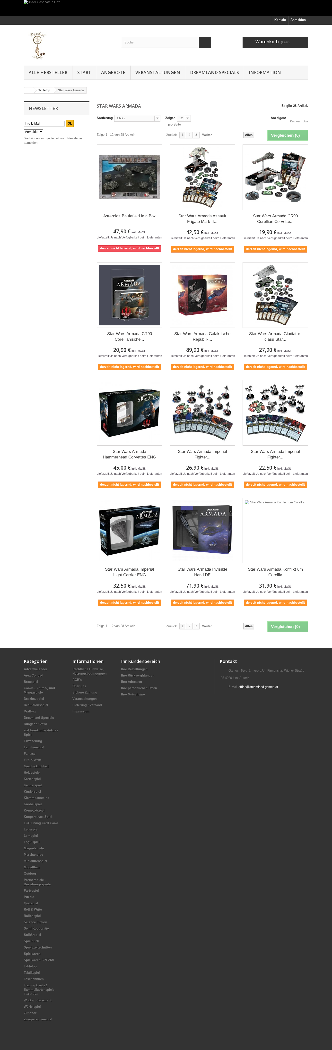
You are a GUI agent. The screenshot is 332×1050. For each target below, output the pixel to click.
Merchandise (33, 854)
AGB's (77, 680)
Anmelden (298, 20)
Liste (305, 121)
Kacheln (295, 121)
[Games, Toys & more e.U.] (69, 43)
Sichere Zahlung (84, 692)
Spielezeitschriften (38, 947)
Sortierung (105, 118)
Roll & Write (33, 909)
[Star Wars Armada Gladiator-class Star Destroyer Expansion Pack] (275, 295)
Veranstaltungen (157, 72)
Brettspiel (31, 682)
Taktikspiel (32, 972)
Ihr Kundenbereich (140, 661)
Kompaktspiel (34, 810)
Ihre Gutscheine (133, 694)
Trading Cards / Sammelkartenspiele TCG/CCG (39, 989)
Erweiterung (33, 741)
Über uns (79, 686)
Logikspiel (32, 842)
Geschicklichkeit (36, 766)
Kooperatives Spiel (38, 817)
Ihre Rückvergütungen (137, 675)
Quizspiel (31, 903)
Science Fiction (35, 922)
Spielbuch (31, 941)
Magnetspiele (34, 848)
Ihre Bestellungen (134, 669)
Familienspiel (34, 747)
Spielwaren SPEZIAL (39, 960)
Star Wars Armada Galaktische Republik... (202, 336)
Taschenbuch (34, 979)
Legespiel (31, 829)
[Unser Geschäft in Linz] (166, 8)
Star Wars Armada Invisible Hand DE (202, 572)
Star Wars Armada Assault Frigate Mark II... (202, 219)
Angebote (113, 72)
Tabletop (30, 966)
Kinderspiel (32, 791)
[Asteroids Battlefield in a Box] (129, 177)
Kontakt (280, 20)
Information (265, 72)
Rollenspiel (32, 916)
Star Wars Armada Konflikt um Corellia (275, 572)
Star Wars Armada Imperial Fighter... (202, 454)
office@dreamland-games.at (258, 687)
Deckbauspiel (34, 699)
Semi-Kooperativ (36, 928)
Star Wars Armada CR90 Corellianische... (129, 336)
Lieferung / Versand (87, 705)
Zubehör (30, 1013)
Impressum (80, 711)
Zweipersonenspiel (38, 1019)
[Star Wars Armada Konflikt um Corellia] (275, 530)
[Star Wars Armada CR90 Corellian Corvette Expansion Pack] (275, 177)
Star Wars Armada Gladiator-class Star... (275, 336)
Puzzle (29, 897)
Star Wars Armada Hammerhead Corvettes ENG (129, 454)
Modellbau (32, 867)
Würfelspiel (32, 1006)
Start (84, 72)
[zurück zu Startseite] (29, 90)
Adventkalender (35, 669)
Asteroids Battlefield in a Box (129, 216)
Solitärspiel (32, 935)
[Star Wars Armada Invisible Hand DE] (202, 530)
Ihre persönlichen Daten (139, 688)
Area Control (33, 675)
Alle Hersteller (48, 72)
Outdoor (30, 873)
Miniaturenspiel (35, 861)
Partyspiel (31, 890)
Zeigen (170, 118)
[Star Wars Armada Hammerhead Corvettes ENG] (129, 412)
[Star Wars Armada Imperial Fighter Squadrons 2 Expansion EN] (202, 412)
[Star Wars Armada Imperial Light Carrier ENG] (129, 530)
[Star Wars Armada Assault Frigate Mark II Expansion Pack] (202, 177)
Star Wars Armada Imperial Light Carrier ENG (129, 572)
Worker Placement (37, 1000)
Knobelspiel (33, 804)
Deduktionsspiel (36, 705)
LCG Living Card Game (41, 823)
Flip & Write (33, 760)
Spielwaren (32, 954)
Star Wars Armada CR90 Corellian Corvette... (275, 219)
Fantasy (29, 753)
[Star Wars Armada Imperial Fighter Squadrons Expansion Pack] (275, 412)
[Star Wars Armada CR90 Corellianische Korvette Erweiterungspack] (129, 295)
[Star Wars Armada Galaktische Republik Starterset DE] (202, 295)
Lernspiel (31, 836)
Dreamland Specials (214, 72)
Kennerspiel (33, 785)
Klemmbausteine (36, 798)
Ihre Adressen (131, 682)
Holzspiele (32, 772)
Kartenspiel (32, 779)
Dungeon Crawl (35, 724)
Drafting (30, 711)
